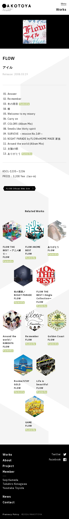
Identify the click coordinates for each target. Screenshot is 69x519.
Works (7, 454)
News (7, 496)
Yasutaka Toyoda (13, 488)
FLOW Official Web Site (18, 188)
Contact (9, 502)
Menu (63, 4)
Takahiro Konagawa (15, 484)
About (7, 460)
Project (8, 466)
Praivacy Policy (11, 514)
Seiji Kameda (10, 480)
